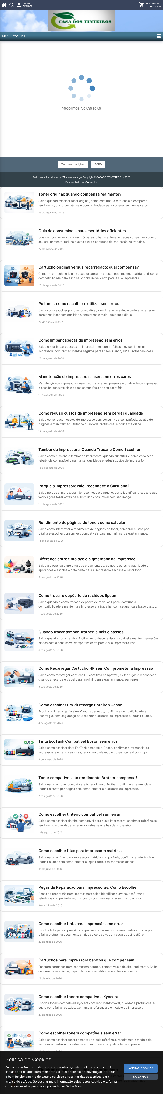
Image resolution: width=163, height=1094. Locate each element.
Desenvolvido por (81, 182)
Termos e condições (72, 164)
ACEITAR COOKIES (140, 1068)
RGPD (98, 164)
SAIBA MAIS (140, 1076)
